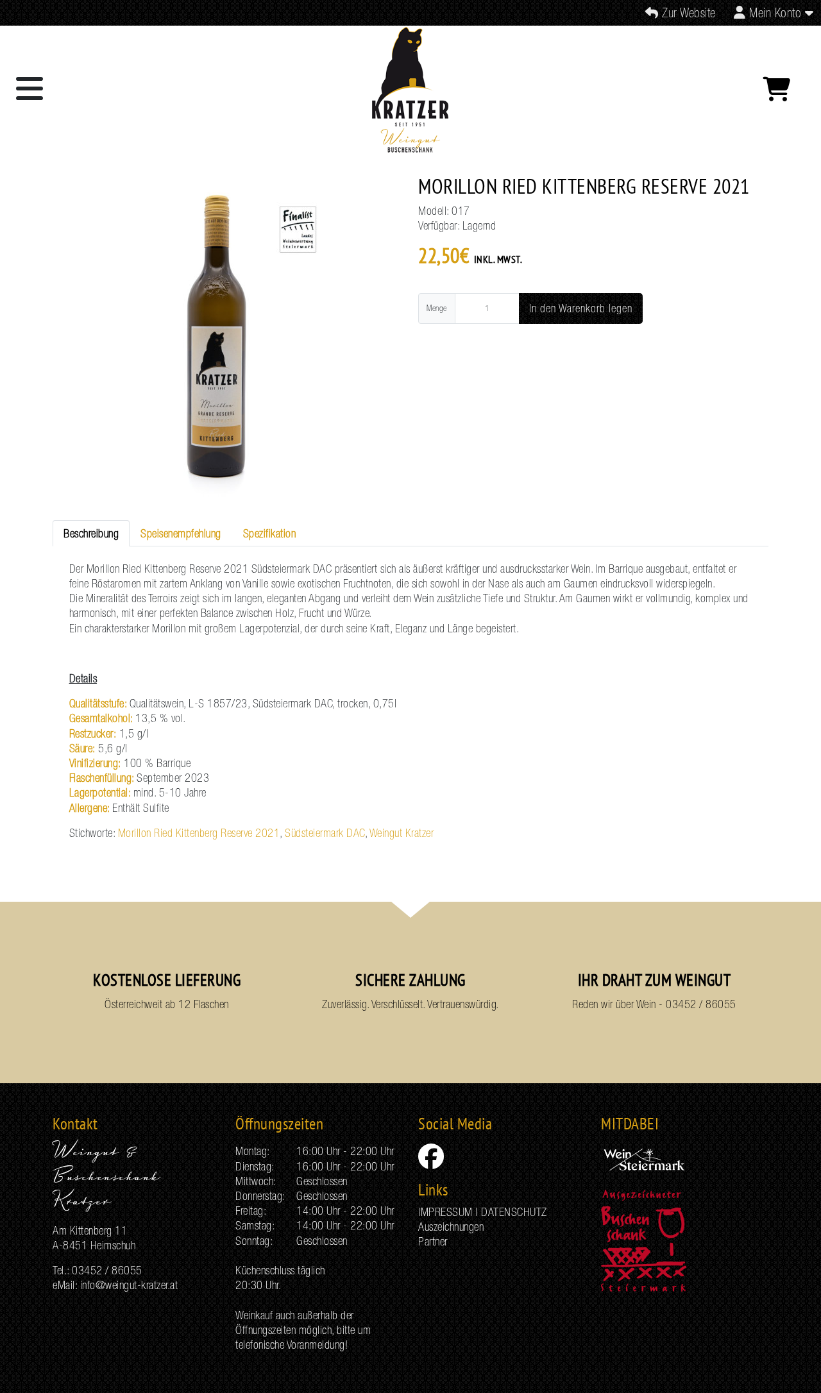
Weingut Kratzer (401, 833)
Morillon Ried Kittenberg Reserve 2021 (199, 833)
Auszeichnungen (451, 1226)
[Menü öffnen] (30, 89)
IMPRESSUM (445, 1212)
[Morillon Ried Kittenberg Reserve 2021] (215, 340)
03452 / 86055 (701, 1004)
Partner (433, 1241)
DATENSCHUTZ (514, 1212)
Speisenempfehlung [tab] (180, 533)
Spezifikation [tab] (269, 533)
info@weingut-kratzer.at (129, 1285)
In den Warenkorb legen (580, 308)
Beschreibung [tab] (91, 533)
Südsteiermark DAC (325, 833)
